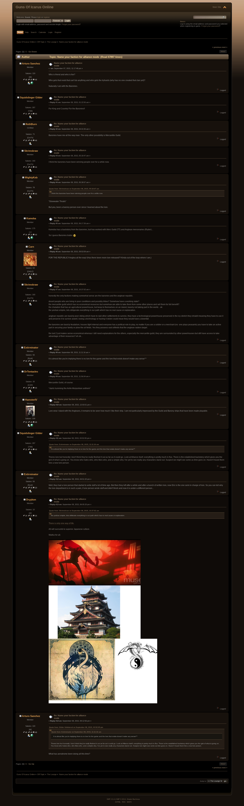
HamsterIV (31, 399)
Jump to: (203, 781)
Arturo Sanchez (31, 63)
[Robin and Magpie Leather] (32, 238)
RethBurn (31, 124)
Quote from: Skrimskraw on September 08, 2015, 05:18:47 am (74, 189)
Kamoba (31, 218)
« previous (216, 47)
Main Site (217, 7)
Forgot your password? (71, 24)
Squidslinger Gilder (31, 97)
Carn (31, 246)
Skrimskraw (31, 150)
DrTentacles (31, 371)
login (39, 17)
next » (224, 47)
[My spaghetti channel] (32, 84)
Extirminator (31, 347)
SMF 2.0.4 (111, 799)
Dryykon (31, 499)
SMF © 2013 (121, 799)
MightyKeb (31, 177)
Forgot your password (210, 26)
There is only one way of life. (61, 523)
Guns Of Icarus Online (34, 7)
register (46, 17)
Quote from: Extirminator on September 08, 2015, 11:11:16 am (74, 444)
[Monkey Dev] (32, 426)
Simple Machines (133, 799)
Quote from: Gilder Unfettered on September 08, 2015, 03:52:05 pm (76, 727)
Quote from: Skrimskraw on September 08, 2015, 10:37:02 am (74, 511)
